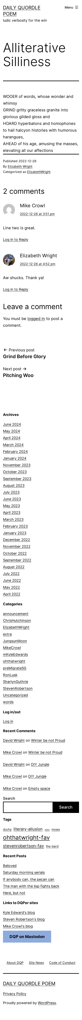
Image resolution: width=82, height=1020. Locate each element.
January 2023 (14, 533)
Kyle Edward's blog (19, 912)
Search (9, 798)
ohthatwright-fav (26, 837)
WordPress (47, 1003)
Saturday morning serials (24, 872)
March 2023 (13, 519)
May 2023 (11, 506)
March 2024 (13, 445)
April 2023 (11, 512)
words (8, 702)
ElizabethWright (39, 172)
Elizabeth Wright (20, 166)
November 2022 (16, 546)
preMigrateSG (14, 668)
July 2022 (11, 574)
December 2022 (16, 540)
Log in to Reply (15, 239)
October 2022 (15, 553)
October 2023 (15, 472)
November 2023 (16, 465)
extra (7, 634)
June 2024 (12, 424)
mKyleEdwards (15, 654)
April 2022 (11, 594)
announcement (15, 614)
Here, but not (14, 893)
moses (56, 829)
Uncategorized (15, 695)
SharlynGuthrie (15, 682)
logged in (36, 318)
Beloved (10, 866)
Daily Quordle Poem (29, 983)
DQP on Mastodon (27, 936)
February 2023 (15, 526)
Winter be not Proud (48, 740)
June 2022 (12, 580)
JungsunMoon (15, 641)
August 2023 (13, 485)
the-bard (52, 846)
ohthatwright (14, 661)
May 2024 (11, 431)
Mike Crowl (12, 752)
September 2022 (17, 560)
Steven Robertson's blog (24, 919)
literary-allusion (28, 829)
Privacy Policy (14, 994)
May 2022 (11, 587)
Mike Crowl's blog (18, 926)
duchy (7, 829)
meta (47, 829)
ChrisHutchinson (17, 620)
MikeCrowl (12, 648)
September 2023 (17, 479)
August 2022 (13, 567)
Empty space (39, 788)
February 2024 (15, 451)
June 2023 (12, 499)
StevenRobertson (18, 688)
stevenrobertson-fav (23, 845)
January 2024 (14, 458)
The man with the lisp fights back (31, 886)
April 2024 (11, 438)
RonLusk (10, 675)
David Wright (14, 740)
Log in (8, 721)
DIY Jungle (40, 764)
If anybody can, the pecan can (28, 879)
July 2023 (11, 492)
